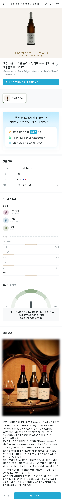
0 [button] (9, 496)
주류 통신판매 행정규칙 (22, 53)
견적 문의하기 (39, 496)
